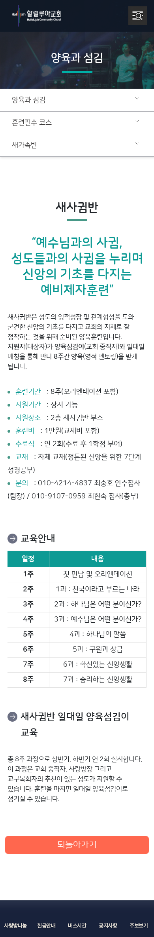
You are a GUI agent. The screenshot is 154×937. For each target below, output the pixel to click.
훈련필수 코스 (32, 123)
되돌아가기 (77, 845)
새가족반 (24, 145)
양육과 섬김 (28, 100)
